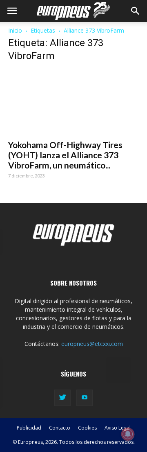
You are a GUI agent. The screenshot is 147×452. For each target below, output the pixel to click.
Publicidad (29, 427)
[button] (135, 11)
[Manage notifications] (127, 434)
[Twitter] (62, 398)
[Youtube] (84, 398)
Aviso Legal (118, 427)
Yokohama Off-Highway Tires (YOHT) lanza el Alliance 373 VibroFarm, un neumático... (65, 155)
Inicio (15, 30)
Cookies (87, 427)
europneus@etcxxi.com (92, 344)
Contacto (59, 427)
